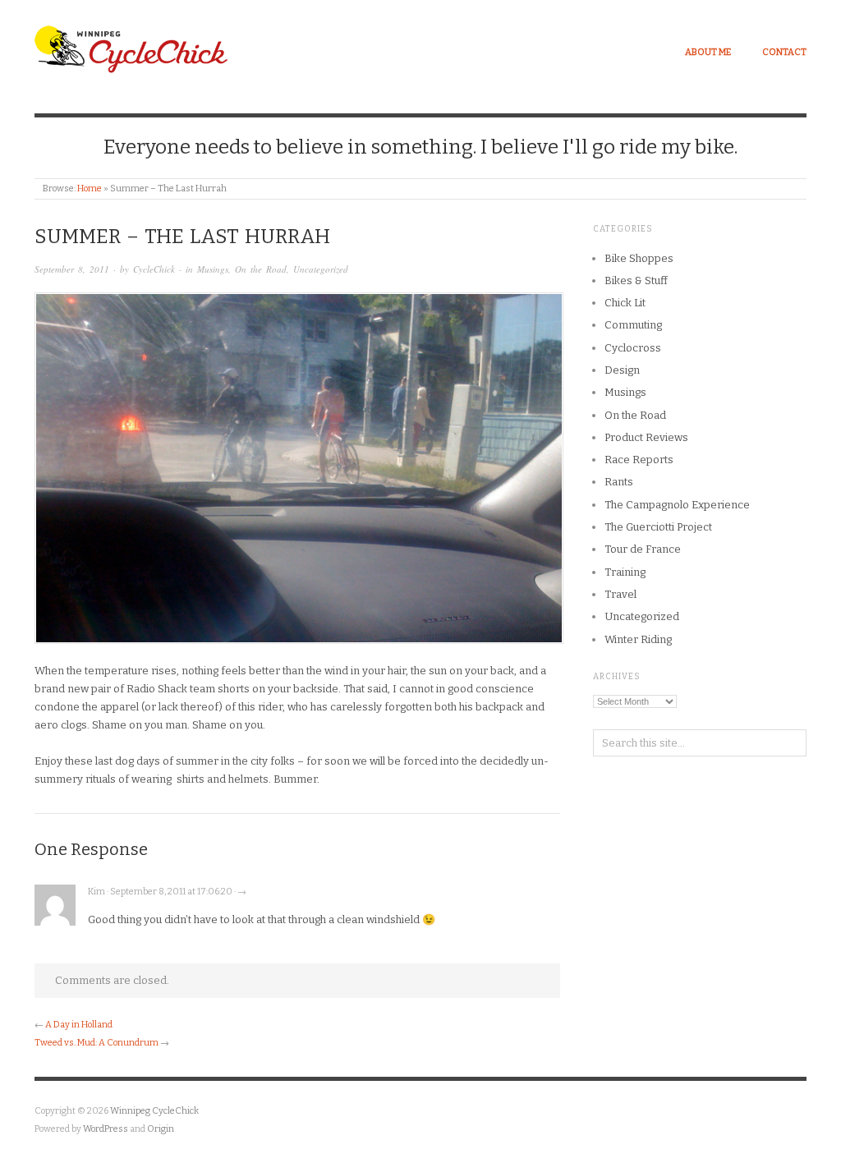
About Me (708, 52)
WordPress (105, 1129)
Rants (618, 482)
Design (622, 370)
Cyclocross (632, 348)
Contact (784, 52)
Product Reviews (646, 437)
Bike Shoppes (638, 258)
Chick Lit (625, 302)
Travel (620, 594)
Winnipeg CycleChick (154, 1111)
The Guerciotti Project (658, 527)
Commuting (633, 325)
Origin (160, 1129)
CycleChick (154, 269)
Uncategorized (320, 269)
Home (89, 188)
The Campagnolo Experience (677, 505)
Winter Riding (638, 639)
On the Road (261, 269)
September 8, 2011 (71, 269)
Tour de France (642, 549)
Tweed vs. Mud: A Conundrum (96, 1042)
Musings (212, 269)
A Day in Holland (79, 1024)
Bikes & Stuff (636, 280)
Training (625, 572)
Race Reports (638, 459)
